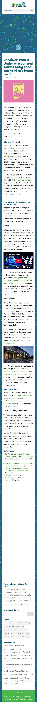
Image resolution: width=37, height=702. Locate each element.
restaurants (19, 633)
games (17, 626)
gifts (22, 626)
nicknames (24, 630)
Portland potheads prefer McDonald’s (18, 674)
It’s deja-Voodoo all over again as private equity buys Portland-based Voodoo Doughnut (17, 680)
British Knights (15, 441)
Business (15, 77)
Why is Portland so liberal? (14, 646)
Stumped (8, 77)
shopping (6, 637)
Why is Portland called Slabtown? (16, 671)
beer (5, 623)
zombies (28, 637)
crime (15, 623)
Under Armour (11, 478)
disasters (21, 623)
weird (22, 637)
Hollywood (16, 630)
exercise (11, 626)
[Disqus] (18, 553)
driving (28, 623)
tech (12, 637)
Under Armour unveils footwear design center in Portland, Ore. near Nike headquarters (19, 456)
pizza (12, 633)
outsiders (6, 633)
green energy (8, 630)
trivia (17, 637)
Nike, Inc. (8, 475)
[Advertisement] (18, 33)
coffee (10, 623)
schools (27, 633)
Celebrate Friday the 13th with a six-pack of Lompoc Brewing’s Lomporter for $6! (18, 658)
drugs (5, 626)
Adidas (8, 480)
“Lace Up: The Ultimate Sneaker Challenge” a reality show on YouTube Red (18, 280)
